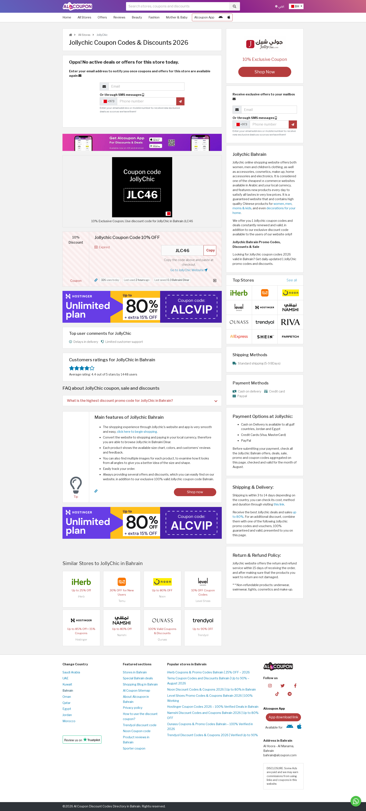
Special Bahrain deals (138, 678)
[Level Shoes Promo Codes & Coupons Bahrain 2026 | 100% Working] (203, 581)
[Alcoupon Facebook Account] (295, 685)
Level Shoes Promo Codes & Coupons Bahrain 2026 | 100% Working (210, 698)
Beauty (137, 17)
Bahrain (67, 690)
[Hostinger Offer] (142, 307)
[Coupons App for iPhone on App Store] (229, 17)
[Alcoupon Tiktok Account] (277, 693)
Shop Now (265, 71)
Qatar (66, 703)
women (278, 204)
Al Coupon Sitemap (136, 690)
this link (279, 504)
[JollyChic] (265, 43)
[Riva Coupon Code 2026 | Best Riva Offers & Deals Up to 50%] (290, 322)
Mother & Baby (177, 17)
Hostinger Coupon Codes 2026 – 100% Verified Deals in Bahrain (212, 707)
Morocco (68, 721)
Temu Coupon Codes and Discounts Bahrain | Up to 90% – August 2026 (208, 680)
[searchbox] (177, 6)
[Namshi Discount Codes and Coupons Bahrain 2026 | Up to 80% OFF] (121, 620)
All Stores (84, 17)
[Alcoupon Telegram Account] (290, 693)
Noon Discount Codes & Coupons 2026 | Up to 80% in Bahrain (211, 689)
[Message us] (356, 801)
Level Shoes (203, 601)
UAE (65, 678)
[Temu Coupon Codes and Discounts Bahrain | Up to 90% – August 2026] (121, 581)
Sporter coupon (134, 748)
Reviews (119, 17)
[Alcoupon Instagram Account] (270, 685)
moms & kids (242, 208)
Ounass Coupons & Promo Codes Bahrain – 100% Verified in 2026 (210, 726)
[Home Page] (77, 6)
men (288, 204)
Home (66, 17)
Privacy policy (133, 708)
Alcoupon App (204, 17)
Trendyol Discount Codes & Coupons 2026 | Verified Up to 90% (212, 735)
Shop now (195, 492)
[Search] (234, 6)
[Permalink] (95, 280)
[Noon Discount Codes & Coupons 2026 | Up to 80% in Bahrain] (162, 581)
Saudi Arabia (71, 672)
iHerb (81, 596)
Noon (162, 596)
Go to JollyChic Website (187, 270)
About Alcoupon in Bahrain (136, 699)
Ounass (162, 639)
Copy (210, 250)
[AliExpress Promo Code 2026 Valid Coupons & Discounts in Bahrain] (238, 336)
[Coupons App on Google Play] (220, 17)
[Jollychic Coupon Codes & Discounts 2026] (142, 187)
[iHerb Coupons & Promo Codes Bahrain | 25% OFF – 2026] (81, 581)
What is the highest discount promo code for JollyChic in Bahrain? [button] (120, 401)
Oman (66, 697)
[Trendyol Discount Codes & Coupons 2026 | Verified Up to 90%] (203, 620)
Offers (102, 17)
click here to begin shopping (137, 432)
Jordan (67, 715)
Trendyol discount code (140, 725)
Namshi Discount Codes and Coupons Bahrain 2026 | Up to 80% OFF (213, 715)
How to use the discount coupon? (140, 716)
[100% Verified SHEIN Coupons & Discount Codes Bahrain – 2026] (264, 336)
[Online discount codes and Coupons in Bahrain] (70, 34)
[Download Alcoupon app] (142, 142)
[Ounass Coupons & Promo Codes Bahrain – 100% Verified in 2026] (162, 620)
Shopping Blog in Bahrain (140, 684)
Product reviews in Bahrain (136, 739)
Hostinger (81, 639)
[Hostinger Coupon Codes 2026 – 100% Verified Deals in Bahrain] (81, 620)
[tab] (142, 400)
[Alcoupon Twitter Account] (282, 685)
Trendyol (203, 635)
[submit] (180, 101)
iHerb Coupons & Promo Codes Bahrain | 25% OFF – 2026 (208, 672)
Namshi (121, 635)
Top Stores (243, 280)
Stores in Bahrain (135, 672)
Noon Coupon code (137, 731)
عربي (280, 6)
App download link (283, 717)
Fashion (153, 17)
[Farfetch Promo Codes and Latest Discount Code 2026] (290, 336)
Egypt (66, 709)
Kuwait (67, 684)
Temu (121, 601)
